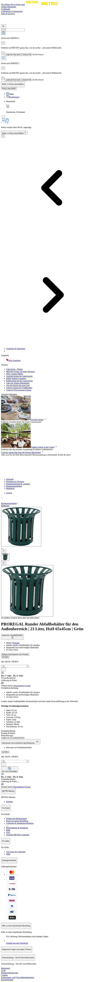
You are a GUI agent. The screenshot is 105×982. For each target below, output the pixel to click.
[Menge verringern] (2, 666)
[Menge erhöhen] (28, 666)
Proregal (15, 643)
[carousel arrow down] (3, 563)
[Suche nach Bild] (3, 33)
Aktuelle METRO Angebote (17, 835)
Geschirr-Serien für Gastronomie (19, 376)
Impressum (5, 968)
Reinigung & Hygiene (15, 481)
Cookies (4, 975)
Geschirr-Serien (37, 420)
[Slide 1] (2, 548)
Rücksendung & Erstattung (17, 828)
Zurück (9, 493)
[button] (52, 499)
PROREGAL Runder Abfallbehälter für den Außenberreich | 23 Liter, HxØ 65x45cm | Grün (42, 626)
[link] (55, 106)
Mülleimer (10, 488)
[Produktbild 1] (5, 557)
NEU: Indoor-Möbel (14, 374)
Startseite (9, 479)
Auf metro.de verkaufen (15, 852)
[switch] (9, 88)
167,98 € (5, 657)
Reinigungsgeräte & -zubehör (18, 484)
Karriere (9, 802)
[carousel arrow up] (3, 551)
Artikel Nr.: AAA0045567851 (12, 635)
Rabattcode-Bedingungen (16, 818)
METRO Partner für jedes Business (20, 371)
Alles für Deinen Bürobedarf (17, 383)
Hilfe (8, 830)
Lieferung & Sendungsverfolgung (19, 823)
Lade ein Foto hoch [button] (13, 55)
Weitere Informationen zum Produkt (15, 654)
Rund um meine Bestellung (17, 821)
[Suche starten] (3, 58)
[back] (3, 26)
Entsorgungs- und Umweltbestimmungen (17, 977)
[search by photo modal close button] (3, 43)
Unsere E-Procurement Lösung (18, 390)
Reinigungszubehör (14, 486)
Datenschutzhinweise (9, 973)
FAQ (8, 832)
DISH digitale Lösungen (16, 378)
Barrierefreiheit (7, 980)
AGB (3, 970)
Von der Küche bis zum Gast (17, 385)
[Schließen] (3, 136)
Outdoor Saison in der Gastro (42, 447)
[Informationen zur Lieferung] (18, 782)
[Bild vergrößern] (27, 591)
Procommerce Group (22, 686)
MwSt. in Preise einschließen (13, 133)
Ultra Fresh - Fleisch (14, 369)
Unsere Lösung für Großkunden (19, 388)
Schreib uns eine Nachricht (17, 943)
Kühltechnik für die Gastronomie (19, 381)
